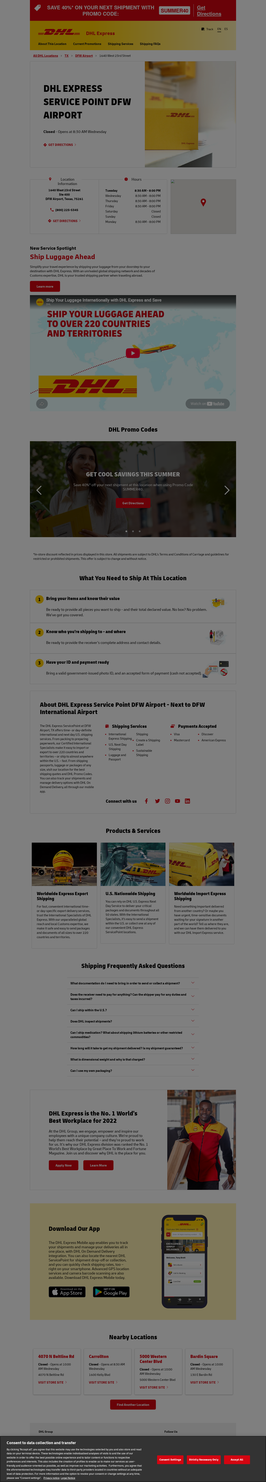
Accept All (237, 1460)
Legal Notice (68, 1478)
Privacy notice (51, 1478)
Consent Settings (170, 1460)
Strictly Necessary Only (203, 1460)
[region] (133, 1459)
